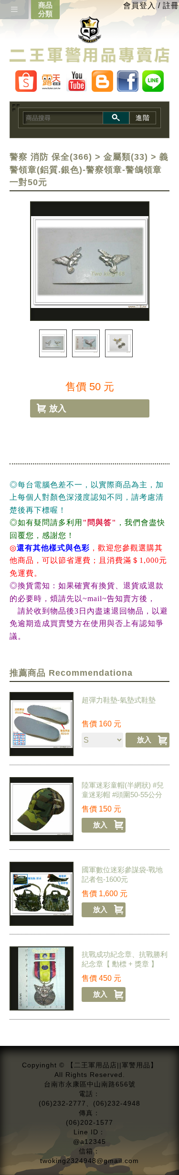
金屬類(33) (126, 157)
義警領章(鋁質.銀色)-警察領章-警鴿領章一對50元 (89, 169)
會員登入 (139, 5)
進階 (143, 117)
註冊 (171, 5)
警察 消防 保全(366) (51, 157)
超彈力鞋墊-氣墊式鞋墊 (119, 700)
